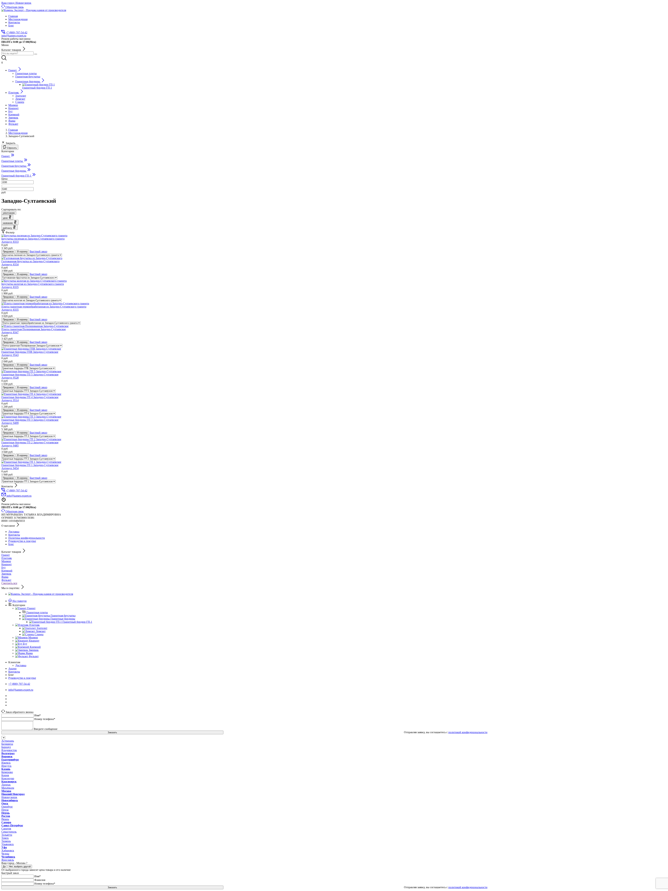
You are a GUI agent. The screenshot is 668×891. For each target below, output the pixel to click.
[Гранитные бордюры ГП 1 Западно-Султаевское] (31, 461)
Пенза (5, 809)
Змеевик (6, 573)
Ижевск (6, 762)
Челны (5, 853)
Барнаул (6, 747)
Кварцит (6, 564)
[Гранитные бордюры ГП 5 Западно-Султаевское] (31, 371)
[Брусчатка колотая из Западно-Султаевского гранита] (34, 280)
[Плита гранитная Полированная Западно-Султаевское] (35, 326)
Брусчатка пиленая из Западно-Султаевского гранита (33, 240)
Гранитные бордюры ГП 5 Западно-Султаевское (29, 376)
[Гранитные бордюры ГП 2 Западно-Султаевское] (31, 439)
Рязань (5, 819)
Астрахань (7, 740)
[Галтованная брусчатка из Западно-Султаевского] (31, 258)
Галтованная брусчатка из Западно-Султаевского (30, 263)
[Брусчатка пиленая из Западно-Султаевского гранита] (34, 235)
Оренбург (7, 806)
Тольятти (6, 834)
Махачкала (7, 787)
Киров (5, 775)
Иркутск (6, 765)
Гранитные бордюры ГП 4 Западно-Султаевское (29, 399)
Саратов (6, 828)
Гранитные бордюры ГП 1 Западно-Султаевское (29, 467)
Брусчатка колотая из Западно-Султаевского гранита (32, 285)
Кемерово (7, 772)
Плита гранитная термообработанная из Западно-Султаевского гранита (43, 308)
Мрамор (6, 561)
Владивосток (9, 750)
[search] (35, 54)
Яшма (4, 576)
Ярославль (7, 859)
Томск (5, 837)
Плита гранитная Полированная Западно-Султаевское (33, 331)
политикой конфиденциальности (467, 732)
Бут (3, 567)
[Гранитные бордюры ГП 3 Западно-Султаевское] (31, 416)
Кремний (6, 570)
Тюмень (6, 841)
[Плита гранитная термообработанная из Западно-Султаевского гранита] (45, 303)
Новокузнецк (9, 797)
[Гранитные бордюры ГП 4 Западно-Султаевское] (31, 394)
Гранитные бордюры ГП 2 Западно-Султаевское (29, 444)
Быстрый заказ (38, 251)
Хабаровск (7, 850)
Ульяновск (7, 844)
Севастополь (9, 831)
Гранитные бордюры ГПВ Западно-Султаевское (29, 353)
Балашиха (7, 743)
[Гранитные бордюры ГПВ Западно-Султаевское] (31, 348)
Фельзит (6, 580)
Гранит (5, 554)
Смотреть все (9, 583)
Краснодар (7, 778)
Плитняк (6, 558)
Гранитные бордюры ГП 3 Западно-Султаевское (29, 421)
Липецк (6, 784)
